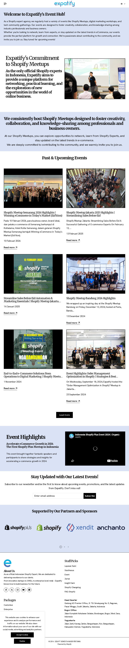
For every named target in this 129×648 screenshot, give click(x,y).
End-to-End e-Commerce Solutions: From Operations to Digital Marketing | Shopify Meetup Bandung (33, 376)
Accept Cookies (22, 635)
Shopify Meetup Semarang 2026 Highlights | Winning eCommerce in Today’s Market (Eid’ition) (33, 214)
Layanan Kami (70, 566)
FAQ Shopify (69, 591)
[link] (95, 79)
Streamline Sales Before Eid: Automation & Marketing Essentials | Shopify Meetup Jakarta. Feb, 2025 (31, 301)
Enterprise (8, 609)
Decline (22, 641)
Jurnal (67, 578)
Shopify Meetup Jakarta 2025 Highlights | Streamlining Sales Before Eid (90, 214)
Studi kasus (69, 570)
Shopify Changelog (72, 587)
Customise (8, 605)
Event (66, 574)
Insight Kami (69, 583)
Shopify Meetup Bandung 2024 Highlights (90, 298)
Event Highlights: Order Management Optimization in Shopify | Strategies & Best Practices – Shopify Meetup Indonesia (91, 376)
